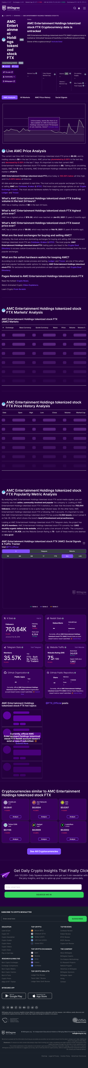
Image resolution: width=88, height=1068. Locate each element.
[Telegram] (7, 1007)
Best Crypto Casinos (9, 972)
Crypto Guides (7, 940)
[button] (79, 8)
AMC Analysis (10, 97)
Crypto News (22, 281)
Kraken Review (65, 934)
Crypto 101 (5, 934)
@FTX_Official (12, 547)
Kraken (31, 186)
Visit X (39, 618)
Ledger (5, 192)
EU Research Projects (68, 962)
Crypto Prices (6, 978)
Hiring (62, 978)
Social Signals (61, 97)
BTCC (39, 186)
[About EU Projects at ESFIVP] (10, 1019)
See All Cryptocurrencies (44, 851)
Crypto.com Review (67, 943)
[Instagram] (28, 1007)
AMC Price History (43, 97)
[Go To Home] (3, 15)
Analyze (15, 817)
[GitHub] (36, 1007)
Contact (63, 982)
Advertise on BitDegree (68, 969)
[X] (3, 1007)
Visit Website (79, 647)
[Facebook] (16, 1007)
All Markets (25, 97)
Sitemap (44, 1056)
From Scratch (20, 289)
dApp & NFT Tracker (9, 982)
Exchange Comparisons (10, 966)
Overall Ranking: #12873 (10, 63)
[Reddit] (32, 1007)
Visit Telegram (36, 647)
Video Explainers (30, 285)
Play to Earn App (7, 953)
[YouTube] (12, 1007)
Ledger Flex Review (38, 975)
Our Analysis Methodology (69, 959)
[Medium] (24, 1007)
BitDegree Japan (66, 975)
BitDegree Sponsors (67, 972)
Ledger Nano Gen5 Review (40, 981)
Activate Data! (57, 42)
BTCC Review (65, 937)
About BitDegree (66, 953)
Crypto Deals (6, 950)
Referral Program (66, 966)
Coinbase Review (66, 931)
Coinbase (22, 186)
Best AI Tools (6, 975)
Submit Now (77, 639)
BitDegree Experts (66, 956)
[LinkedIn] (20, 1007)
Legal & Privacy (54, 1056)
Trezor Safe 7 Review (38, 978)
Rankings (17, 15)
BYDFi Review (65, 940)
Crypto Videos (7, 947)
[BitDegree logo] (9, 1032)
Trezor (15, 192)
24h (66, 73)
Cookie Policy (65, 1056)
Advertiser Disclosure (78, 1056)
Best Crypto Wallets (9, 969)
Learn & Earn (6, 931)
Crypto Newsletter (8, 937)
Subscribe (77, 919)
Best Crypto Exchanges (10, 962)
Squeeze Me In (44, 894)
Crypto (8, 15)
